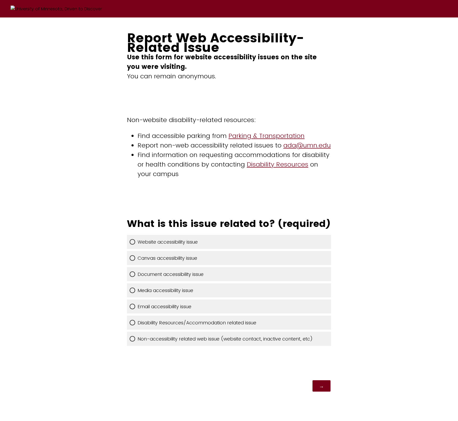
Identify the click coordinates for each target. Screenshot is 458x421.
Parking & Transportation (266, 135)
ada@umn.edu (307, 145)
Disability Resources (277, 164)
